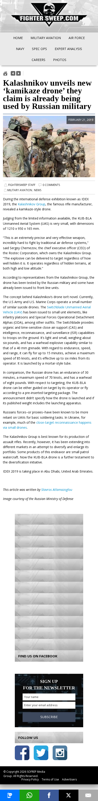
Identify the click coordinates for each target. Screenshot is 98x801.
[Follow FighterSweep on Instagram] (60, 753)
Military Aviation (19, 190)
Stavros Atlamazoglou (56, 489)
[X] (68, 795)
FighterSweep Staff (21, 185)
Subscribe (49, 717)
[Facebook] (49, 795)
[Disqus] (49, 581)
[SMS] (10, 795)
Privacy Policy (30, 779)
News (37, 190)
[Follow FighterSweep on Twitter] (41, 753)
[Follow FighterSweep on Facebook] (22, 753)
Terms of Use (50, 779)
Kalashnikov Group (31, 204)
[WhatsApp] (29, 795)
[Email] (88, 795)
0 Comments (51, 185)
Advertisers (69, 779)
